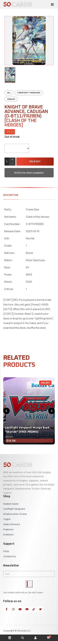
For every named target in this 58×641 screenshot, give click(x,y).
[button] (6, 411)
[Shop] (9, 638)
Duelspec (8, 534)
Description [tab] (10, 195)
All (9, 93)
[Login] (35, 638)
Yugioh (7, 519)
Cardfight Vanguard (28, 93)
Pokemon (8, 529)
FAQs (6, 551)
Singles (11, 99)
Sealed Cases (11, 503)
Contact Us (9, 556)
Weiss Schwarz (11, 524)
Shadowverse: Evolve (15, 514)
